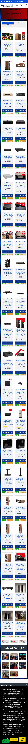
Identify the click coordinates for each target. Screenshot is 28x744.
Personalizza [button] (14, 739)
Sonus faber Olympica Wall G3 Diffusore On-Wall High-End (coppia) (8, 509)
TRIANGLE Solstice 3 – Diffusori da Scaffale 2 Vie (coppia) (20, 44)
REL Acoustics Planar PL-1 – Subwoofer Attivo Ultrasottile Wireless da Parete (20, 452)
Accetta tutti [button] (22, 739)
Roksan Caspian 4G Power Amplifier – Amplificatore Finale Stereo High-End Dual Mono (21, 272)
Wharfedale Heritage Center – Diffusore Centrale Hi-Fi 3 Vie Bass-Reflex (20, 362)
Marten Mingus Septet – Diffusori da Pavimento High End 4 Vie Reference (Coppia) (21, 625)
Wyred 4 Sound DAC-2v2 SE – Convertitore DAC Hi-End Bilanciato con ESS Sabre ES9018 (21, 185)
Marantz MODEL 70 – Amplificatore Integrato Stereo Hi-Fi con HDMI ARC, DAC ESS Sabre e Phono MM (8, 332)
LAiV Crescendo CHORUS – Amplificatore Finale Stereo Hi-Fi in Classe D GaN (8, 363)
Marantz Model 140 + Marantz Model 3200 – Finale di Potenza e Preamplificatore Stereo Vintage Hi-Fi (20, 567)
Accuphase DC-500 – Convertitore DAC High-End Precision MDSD (8, 102)
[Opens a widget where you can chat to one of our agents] (6, 741)
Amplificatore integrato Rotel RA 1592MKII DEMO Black (21, 215)
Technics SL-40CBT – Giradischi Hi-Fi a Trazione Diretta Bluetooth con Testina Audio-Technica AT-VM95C (21, 393)
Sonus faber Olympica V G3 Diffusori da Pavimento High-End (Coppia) (7, 538)
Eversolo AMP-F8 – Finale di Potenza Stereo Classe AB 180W (20, 102)
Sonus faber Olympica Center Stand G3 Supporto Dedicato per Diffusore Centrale (8, 481)
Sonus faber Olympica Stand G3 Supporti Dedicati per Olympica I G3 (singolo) (21, 481)
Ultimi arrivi (7, 23)
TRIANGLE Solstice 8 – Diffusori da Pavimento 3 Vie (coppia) (8, 73)
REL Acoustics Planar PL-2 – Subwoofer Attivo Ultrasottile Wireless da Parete (8, 452)
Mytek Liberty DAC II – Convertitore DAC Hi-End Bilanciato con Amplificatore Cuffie (8, 215)
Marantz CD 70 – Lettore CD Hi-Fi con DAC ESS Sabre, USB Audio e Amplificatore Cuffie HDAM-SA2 (20, 302)
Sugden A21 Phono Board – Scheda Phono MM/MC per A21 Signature (8, 44)
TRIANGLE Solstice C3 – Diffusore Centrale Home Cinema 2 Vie (20, 73)
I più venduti (20, 23)
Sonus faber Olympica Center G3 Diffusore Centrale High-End (20, 509)
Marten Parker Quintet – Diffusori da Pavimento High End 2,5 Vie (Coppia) (8, 624)
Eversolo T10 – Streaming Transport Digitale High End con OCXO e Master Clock (8, 596)
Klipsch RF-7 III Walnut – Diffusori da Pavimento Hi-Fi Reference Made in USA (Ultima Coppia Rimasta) (21, 332)
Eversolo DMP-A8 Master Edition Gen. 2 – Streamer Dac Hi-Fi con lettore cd (8, 130)
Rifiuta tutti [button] (6, 739)
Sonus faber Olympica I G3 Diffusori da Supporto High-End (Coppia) (8, 567)
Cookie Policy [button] (10, 734)
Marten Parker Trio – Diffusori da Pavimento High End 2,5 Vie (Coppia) (20, 596)
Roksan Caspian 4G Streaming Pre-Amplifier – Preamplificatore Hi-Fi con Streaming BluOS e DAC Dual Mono (8, 302)
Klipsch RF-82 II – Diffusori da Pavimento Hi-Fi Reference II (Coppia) (8, 243)
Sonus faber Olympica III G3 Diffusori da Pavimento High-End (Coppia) (20, 538)
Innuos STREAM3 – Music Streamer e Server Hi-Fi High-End (20, 158)
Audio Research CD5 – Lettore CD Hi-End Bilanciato (20, 243)
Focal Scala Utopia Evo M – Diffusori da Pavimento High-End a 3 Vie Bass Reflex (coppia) (20, 423)
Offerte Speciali (14, 26)
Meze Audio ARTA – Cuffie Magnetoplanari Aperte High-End (7, 271)
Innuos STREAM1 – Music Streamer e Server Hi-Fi (8, 158)
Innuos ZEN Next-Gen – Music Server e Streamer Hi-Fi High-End (20, 130)
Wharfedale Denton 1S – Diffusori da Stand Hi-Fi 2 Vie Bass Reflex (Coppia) (8, 391)
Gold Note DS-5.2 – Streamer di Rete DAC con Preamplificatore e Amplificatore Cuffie (8, 422)
